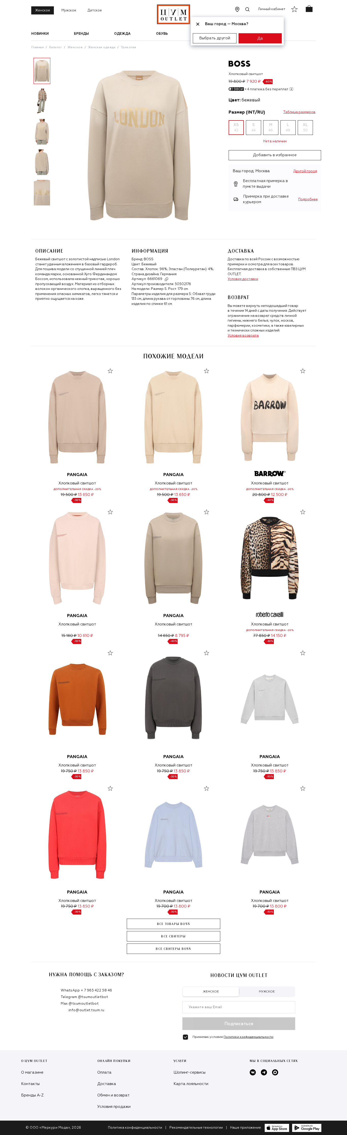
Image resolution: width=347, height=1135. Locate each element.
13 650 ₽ (86, 495)
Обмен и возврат (113, 1095)
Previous (27, 133)
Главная (37, 47)
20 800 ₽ (261, 495)
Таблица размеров (299, 112)
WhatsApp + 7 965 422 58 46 (86, 990)
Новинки (40, 34)
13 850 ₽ (86, 771)
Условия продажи (114, 1107)
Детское (95, 10)
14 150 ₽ (278, 636)
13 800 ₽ (182, 906)
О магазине (32, 1072)
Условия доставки (243, 279)
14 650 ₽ (166, 636)
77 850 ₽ (261, 636)
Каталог (55, 47)
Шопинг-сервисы (190, 1072)
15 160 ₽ (68, 636)
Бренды (81, 34)
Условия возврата (243, 335)
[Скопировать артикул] (166, 279)
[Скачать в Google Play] (306, 1128)
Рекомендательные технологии (196, 1127)
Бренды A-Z (32, 1095)
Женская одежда (102, 47)
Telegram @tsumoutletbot (84, 997)
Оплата (104, 1072)
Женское (42, 10)
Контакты (30, 1084)
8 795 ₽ (182, 636)
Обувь (162, 34)
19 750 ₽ (69, 771)
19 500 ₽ (69, 495)
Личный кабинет (271, 9)
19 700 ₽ (164, 906)
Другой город (305, 171)
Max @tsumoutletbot (80, 1003)
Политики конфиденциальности (248, 1037)
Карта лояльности (191, 1084)
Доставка (106, 1084)
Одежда (122, 34)
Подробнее (308, 199)
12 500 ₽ (279, 495)
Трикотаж (128, 47)
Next (56, 133)
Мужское (68, 10)
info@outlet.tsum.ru (86, 1010)
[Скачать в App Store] (277, 1128)
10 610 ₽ (85, 636)
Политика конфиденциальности (135, 1127)
